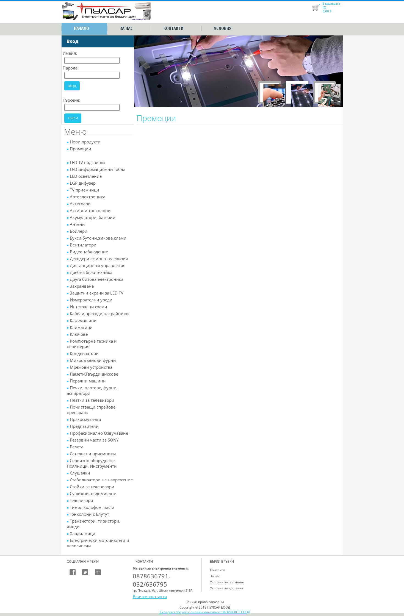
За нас (126, 28)
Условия (222, 28)
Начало (81, 28)
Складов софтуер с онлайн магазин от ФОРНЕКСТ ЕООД (205, 612)
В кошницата (331, 3)
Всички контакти (150, 596)
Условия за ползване (227, 582)
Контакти (173, 28)
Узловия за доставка (226, 588)
